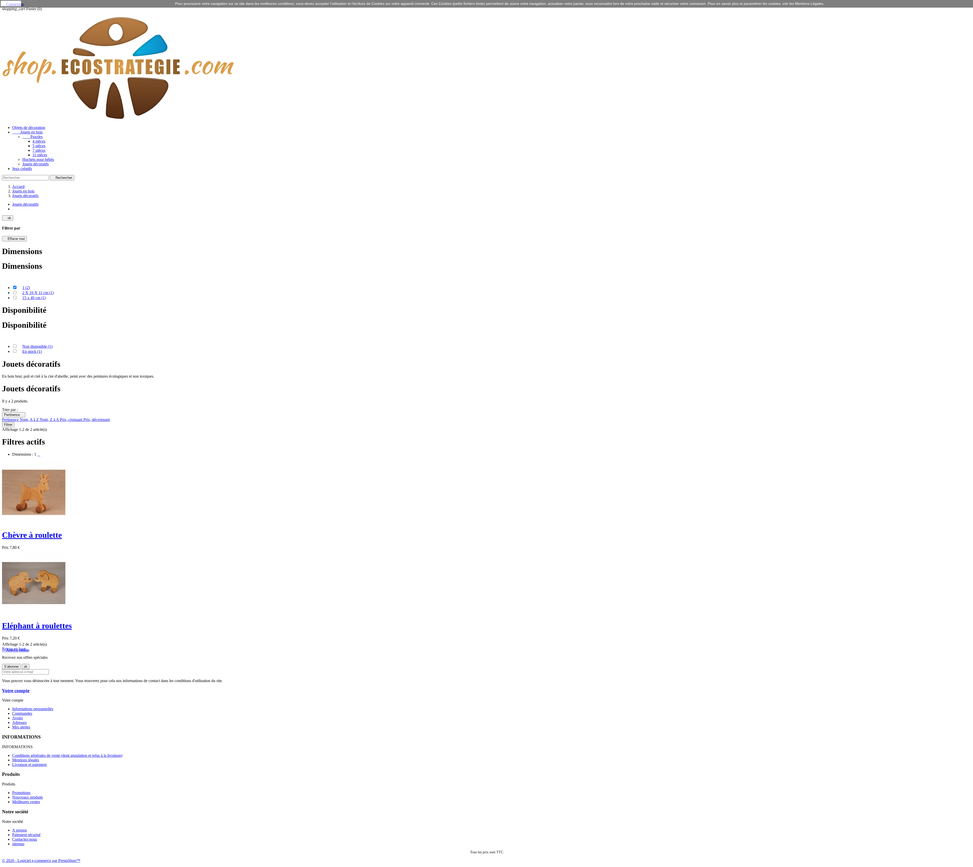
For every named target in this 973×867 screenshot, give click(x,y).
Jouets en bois (27, 132)
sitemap (18, 844)
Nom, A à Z (30, 419)
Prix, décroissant (96, 419)
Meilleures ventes (26, 802)
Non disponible (37, 346)
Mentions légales (25, 760)
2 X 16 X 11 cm (38, 293)
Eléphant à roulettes (37, 625)
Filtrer (8, 425)
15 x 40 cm (34, 298)
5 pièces (38, 146)
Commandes (22, 713)
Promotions (21, 793)
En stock (32, 351)
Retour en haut (16, 649)
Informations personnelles (32, 709)
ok (7, 218)
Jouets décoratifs (35, 164)
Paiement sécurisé (26, 835)
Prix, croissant (71, 419)
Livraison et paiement (29, 764)
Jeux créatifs (22, 168)
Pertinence (13, 415)
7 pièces (38, 150)
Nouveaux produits (27, 797)
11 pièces (39, 155)
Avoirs (17, 718)
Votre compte (15, 690)
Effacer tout (14, 239)
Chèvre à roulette (32, 535)
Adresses (19, 722)
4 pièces (38, 141)
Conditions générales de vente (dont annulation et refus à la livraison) (67, 755)
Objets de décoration (28, 127)
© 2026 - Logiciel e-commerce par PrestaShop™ (41, 860)
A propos (19, 830)
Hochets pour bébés (38, 159)
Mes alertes (21, 727)
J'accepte (10, 4)
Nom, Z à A (50, 419)
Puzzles (32, 136)
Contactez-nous (24, 839)
